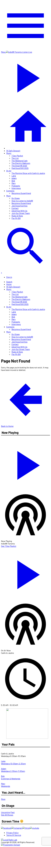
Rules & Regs (17, 215)
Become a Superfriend (21, 193)
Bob (13, 180)
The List (15, 158)
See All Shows (7, 815)
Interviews (16, 188)
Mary (14, 183)
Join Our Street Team (21, 213)
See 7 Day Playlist (8, 546)
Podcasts (16, 185)
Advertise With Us (19, 210)
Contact (15, 208)
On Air (8, 170)
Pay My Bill (16, 218)
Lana (14, 175)
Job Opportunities (19, 205)
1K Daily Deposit (13, 150)
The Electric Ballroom (21, 163)
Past (12, 812)
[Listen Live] (25, 464)
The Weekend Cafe (19, 160)
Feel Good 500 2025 (20, 168)
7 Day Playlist (17, 155)
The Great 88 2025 (19, 165)
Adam (14, 178)
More (8, 195)
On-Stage (16, 198)
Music (8, 153)
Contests (10, 190)
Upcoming (5, 812)
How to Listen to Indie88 (22, 200)
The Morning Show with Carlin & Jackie (28, 173)
